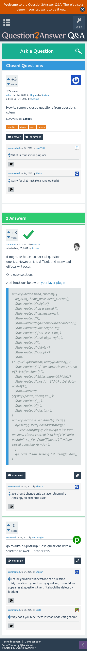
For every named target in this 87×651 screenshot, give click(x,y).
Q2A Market (26, 645)
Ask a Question (37, 51)
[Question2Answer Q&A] (43, 34)
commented (14, 148)
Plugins (34, 95)
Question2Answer (26, 647)
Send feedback (12, 641)
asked (9, 95)
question (12, 127)
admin (42, 127)
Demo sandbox (33, 641)
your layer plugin (53, 282)
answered (11, 244)
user (32, 127)
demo (21, 9)
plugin (23, 127)
